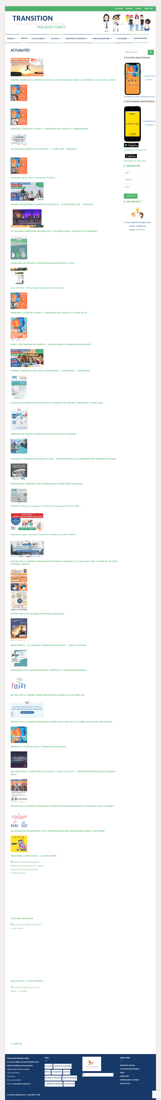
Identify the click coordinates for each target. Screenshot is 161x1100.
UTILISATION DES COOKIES (129, 1069)
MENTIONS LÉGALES (127, 1065)
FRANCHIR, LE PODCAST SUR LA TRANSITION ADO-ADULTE (38, 747)
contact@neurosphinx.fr (21, 1084)
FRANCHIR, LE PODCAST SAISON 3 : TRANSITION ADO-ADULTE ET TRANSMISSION (49, 129)
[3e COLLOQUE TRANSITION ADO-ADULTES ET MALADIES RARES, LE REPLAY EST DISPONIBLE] (27, 218)
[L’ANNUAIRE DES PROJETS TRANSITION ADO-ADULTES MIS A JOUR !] (27, 247)
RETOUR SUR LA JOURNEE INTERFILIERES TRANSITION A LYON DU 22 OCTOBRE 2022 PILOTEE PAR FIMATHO (62, 722)
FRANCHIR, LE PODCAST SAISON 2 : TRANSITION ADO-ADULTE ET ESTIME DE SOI (49, 313)
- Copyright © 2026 (33, 1095)
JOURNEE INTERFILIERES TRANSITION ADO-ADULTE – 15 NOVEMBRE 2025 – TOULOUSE (52, 205)
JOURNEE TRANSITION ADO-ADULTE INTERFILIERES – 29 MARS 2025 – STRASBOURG (50, 371)
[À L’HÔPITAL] (27, 1013)
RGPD (122, 1073)
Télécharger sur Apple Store (135, 161)
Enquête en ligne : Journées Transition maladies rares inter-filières (43, 535)
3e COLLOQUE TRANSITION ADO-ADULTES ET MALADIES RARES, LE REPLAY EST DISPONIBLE (54, 231)
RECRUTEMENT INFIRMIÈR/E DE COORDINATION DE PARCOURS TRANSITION (47, 484)
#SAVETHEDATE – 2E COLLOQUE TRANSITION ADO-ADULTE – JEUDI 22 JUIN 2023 (49, 645)
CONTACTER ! (140, 230)
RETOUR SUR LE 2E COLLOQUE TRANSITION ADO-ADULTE (38, 614)
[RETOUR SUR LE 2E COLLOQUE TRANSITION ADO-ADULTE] (27, 589)
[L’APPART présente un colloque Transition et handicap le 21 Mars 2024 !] (27, 495)
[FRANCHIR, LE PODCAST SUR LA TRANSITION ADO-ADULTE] (27, 735)
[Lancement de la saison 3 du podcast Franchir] (27, 166)
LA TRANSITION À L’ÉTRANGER (53, 1084)
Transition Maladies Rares (16, 1095)
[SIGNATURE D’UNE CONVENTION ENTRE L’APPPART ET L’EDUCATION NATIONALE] (27, 658)
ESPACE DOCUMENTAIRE (101, 39)
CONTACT (138, 8)
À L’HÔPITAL (16, 1044)
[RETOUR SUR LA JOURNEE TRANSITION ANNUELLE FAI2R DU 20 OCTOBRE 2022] (27, 683)
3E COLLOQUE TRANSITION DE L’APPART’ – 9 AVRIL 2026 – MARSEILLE (44, 149)
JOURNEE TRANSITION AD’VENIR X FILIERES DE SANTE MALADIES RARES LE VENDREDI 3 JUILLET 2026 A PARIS (63, 80)
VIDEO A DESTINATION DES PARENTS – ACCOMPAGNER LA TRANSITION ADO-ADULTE (51, 345)
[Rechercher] (151, 52)
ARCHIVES (129, 8)
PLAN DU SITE (125, 1084)
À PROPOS (10, 39)
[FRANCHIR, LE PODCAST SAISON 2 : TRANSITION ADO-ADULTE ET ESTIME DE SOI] (27, 301)
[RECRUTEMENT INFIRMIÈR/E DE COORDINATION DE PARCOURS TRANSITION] (27, 472)
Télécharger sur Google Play (135, 150)
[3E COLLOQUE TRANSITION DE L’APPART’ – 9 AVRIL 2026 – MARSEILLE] (27, 139)
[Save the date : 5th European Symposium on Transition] (27, 276)
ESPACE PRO (149, 8)
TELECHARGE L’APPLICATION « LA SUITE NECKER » (34, 856)
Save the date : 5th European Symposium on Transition (38, 288)
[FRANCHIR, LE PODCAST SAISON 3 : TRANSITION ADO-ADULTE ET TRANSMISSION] (27, 117)
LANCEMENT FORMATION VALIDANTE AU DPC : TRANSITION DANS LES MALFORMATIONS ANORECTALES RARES (63, 459)
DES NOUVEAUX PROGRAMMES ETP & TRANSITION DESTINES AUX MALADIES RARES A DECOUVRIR (58, 831)
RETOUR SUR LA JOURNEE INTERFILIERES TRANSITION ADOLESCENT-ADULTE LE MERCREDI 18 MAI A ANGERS (62, 806)
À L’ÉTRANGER (122, 39)
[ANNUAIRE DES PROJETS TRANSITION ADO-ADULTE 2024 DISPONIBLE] (27, 418)
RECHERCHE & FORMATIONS (76, 39)
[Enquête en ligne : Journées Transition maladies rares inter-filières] (27, 521)
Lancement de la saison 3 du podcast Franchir (33, 178)
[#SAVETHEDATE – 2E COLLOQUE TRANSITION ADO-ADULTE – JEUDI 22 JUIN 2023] (27, 630)
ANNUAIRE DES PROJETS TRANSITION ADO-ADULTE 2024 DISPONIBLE (43, 434)
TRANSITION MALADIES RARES (62, 1066)
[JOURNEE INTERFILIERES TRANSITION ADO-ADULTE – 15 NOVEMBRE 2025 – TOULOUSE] (27, 191)
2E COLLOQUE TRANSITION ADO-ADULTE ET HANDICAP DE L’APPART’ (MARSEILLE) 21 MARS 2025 (57, 403)
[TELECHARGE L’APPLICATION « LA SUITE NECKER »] (27, 844)
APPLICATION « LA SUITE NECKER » (27, 981)
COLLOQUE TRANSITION (22, 919)
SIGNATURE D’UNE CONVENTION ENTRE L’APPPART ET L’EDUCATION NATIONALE (49, 670)
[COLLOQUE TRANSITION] (27, 887)
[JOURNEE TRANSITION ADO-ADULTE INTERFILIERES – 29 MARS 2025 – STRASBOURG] (27, 358)
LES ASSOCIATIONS (140, 38)
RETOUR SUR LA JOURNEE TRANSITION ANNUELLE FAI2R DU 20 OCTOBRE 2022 (48, 695)
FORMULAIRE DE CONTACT (129, 1080)
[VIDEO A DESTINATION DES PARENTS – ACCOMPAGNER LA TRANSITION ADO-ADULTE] (27, 329)
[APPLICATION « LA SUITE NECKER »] (27, 950)
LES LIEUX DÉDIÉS (38, 39)
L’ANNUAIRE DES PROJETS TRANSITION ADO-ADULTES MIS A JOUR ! (43, 263)
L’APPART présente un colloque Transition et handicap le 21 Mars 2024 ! (46, 506)
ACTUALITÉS (119, 8)
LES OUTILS (55, 39)
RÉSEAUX (24, 38)
